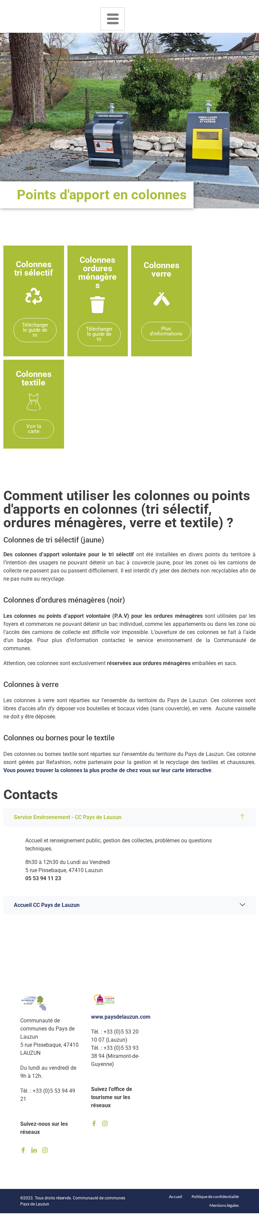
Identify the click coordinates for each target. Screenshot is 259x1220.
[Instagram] (45, 1150)
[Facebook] (23, 1150)
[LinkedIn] (34, 1150)
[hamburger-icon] (112, 18)
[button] (129, 817)
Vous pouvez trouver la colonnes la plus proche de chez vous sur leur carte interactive (107, 770)
